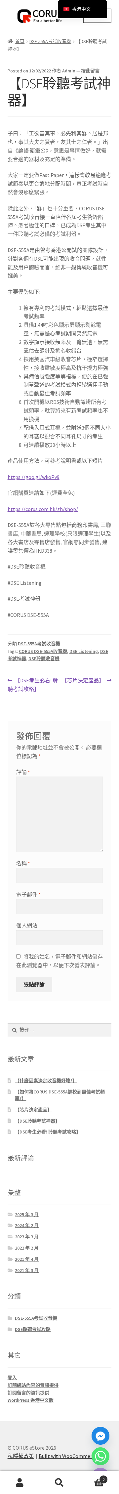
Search (59, 1483)
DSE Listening (83, 651)
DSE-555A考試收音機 (50, 41)
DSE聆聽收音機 (44, 659)
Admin (68, 71)
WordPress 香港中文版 (31, 1400)
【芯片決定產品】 (83, 681)
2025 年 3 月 (27, 1214)
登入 (12, 1378)
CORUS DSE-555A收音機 (43, 651)
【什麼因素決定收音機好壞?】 (46, 1081)
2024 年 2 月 (27, 1225)
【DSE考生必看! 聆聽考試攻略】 (33, 684)
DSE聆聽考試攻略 (33, 1329)
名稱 (23, 863)
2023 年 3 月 (27, 1237)
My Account (20, 1483)
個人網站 (26, 925)
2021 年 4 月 (27, 1259)
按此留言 (90, 71)
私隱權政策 (21, 1456)
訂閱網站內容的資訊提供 (33, 1385)
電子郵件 (28, 894)
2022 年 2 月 (27, 1248)
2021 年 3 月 (27, 1270)
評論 (23, 772)
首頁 (19, 41)
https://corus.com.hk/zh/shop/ (43, 509)
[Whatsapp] (100, 1456)
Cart (91, 1477)
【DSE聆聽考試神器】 (37, 1121)
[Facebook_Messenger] (100, 1436)
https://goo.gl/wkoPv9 (34, 477)
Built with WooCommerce (68, 1456)
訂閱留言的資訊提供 (28, 1393)
